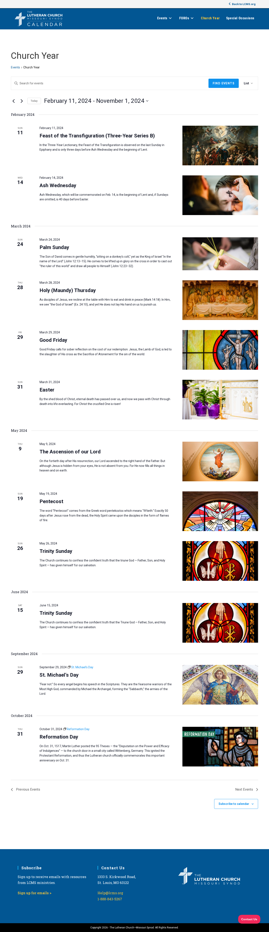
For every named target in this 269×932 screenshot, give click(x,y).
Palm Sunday (54, 247)
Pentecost (51, 501)
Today (34, 100)
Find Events (224, 83)
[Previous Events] (13, 100)
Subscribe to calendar (234, 803)
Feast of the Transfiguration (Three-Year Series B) (97, 136)
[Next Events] (21, 100)
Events (15, 67)
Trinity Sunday (56, 551)
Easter (47, 390)
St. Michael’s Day (59, 675)
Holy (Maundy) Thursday (68, 290)
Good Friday (53, 340)
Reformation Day (59, 737)
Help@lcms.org (110, 893)
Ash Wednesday (58, 185)
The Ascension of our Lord (70, 452)
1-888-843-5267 (110, 899)
